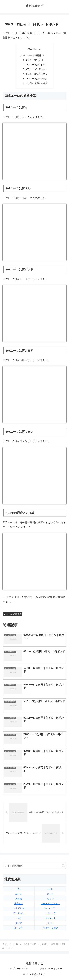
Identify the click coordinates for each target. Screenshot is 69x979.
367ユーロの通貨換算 (34, 55)
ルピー (50, 923)
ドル (50, 889)
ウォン (50, 898)
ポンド (50, 894)
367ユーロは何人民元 (36, 74)
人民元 (18, 898)
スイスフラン (50, 908)
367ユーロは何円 (34, 60)
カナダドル (18, 908)
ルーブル (18, 928)
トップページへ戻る (18, 968)
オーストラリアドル (50, 903)
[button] (63, 865)
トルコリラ (50, 913)
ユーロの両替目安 (14, 614)
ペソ (19, 918)
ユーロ (18, 894)
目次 (30, 48)
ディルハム (18, 913)
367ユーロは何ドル (35, 64)
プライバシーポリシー (51, 968)
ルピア (18, 923)
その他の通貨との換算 (37, 83)
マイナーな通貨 (50, 928)
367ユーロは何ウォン (36, 78)
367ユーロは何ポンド (36, 69)
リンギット (50, 918)
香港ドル (18, 903)
